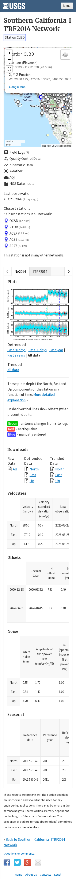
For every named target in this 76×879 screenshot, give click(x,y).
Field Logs (16, 152)
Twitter (17, 862)
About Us (31, 874)
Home (18, 874)
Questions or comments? (19, 853)
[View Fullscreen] (9, 69)
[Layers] (65, 54)
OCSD (20, 220)
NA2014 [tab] (20, 271)
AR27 (18, 245)
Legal (57, 874)
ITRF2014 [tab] (40, 271)
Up (32, 480)
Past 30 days (16, 350)
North (34, 469)
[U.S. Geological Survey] (14, 4)
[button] (21, 94)
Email (38, 862)
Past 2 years (16, 355)
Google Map (17, 87)
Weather (13, 171)
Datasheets (19, 183)
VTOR (20, 227)
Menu (67, 6)
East (33, 475)
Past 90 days (37, 350)
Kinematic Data (18, 164)
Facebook (7, 862)
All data (34, 355)
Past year (56, 350)
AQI (9, 177)
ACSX (19, 233)
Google (27, 862)
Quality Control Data (22, 158)
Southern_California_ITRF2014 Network (37, 25)
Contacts (45, 874)
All (15, 469)
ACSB (20, 239)
